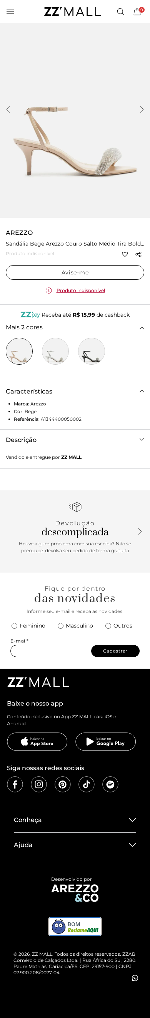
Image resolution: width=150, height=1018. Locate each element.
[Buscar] (120, 11)
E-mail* (19, 640)
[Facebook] (15, 784)
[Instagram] (39, 784)
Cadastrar (115, 651)
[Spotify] (110, 784)
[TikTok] (86, 784)
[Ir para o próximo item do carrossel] (142, 110)
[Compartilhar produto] (138, 254)
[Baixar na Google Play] (105, 741)
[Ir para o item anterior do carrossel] (8, 110)
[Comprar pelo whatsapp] (135, 978)
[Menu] (10, 11)
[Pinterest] (63, 784)
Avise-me (75, 272)
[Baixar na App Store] (37, 741)
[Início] (72, 11)
